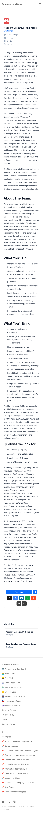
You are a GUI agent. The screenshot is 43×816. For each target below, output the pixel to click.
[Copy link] (24, 603)
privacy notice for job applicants (18, 581)
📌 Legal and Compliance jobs (15, 773)
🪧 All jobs (6, 737)
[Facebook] (15, 598)
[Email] (19, 603)
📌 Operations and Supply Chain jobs (18, 782)
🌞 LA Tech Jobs (9, 692)
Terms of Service (9, 710)
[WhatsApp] (27, 598)
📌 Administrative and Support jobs (17, 741)
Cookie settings (8, 724)
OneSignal (8, 31)
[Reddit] (33, 598)
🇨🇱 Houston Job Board (11, 701)
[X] (9, 598)
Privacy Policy (10, 575)
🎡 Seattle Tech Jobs (11, 683)
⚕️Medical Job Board (11, 705)
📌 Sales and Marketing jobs (14, 792)
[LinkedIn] (21, 598)
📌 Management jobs (11, 778)
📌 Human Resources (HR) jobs (15, 764)
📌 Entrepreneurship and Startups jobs (18, 755)
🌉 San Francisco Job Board (14, 696)
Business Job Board (12, 4)
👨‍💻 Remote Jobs (9, 673)
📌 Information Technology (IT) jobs (17, 769)
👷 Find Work (7, 678)
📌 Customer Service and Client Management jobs (21, 750)
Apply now (19, 592)
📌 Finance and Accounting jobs (15, 760)
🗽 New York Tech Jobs (12, 687)
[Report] (35, 592)
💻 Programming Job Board (14, 669)
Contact (5, 719)
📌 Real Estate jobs (10, 787)
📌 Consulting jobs (10, 746)
